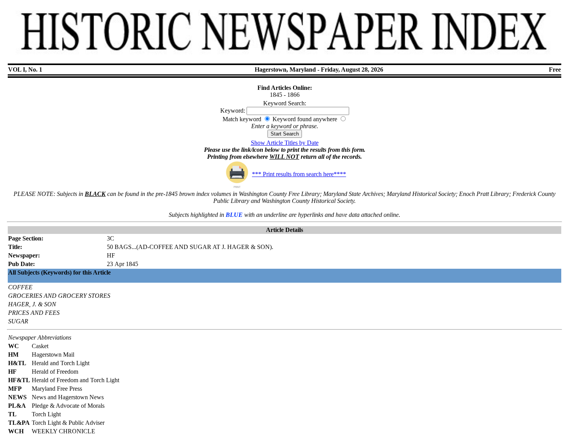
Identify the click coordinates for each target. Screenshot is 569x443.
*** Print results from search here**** (299, 174)
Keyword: (232, 110)
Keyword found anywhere (305, 119)
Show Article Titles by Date (285, 142)
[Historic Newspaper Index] (285, 57)
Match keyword (242, 119)
